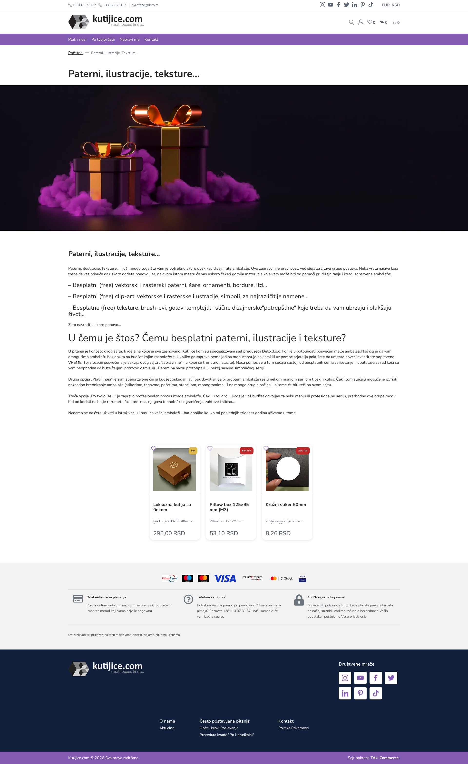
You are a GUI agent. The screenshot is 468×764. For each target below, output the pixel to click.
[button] (153, 449)
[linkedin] (354, 5)
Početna (75, 53)
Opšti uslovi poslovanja (219, 728)
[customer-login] (360, 22)
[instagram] (322, 5)
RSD (396, 5)
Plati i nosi (77, 39)
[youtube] (330, 5)
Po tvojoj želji (103, 39)
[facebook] (338, 5)
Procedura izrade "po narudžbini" (227, 734)
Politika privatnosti (293, 728)
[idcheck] (281, 578)
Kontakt (151, 39)
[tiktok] (370, 5)
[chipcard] (252, 578)
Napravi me (130, 39)
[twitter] (346, 5)
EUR (386, 5)
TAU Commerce (384, 758)
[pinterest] (362, 5)
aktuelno (166, 728)
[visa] (302, 578)
